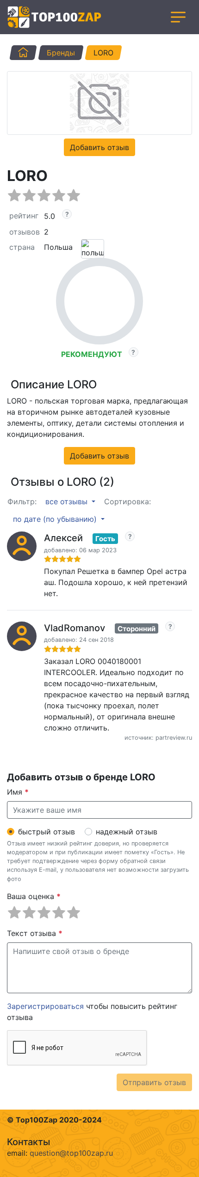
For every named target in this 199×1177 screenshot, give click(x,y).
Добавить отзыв (99, 147)
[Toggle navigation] (178, 17)
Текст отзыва (34, 933)
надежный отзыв (126, 831)
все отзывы (67, 501)
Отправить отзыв (154, 1082)
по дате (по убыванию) (56, 519)
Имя (18, 792)
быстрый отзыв (46, 831)
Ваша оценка (34, 896)
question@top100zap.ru (71, 1153)
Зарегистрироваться (45, 1006)
